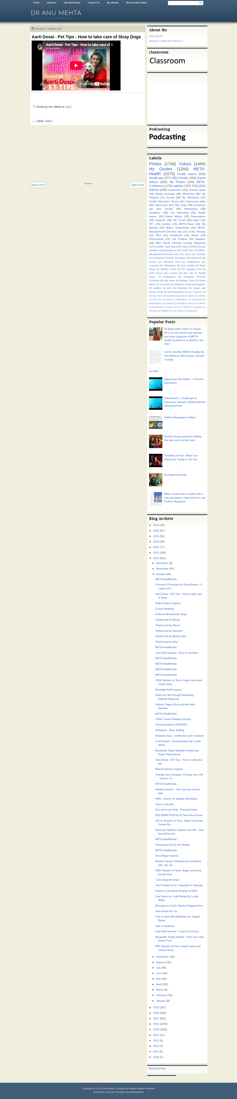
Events (170, 197)
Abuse (195, 235)
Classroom (161, 205)
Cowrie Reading (164, 608)
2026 (156, 525)
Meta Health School (136, 2)
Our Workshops (72, 2)
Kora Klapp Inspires (166, 855)
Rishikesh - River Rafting (169, 730)
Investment (99, 1092)
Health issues (187, 174)
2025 (156, 530)
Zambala (153, 311)
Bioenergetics (155, 303)
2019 (156, 1007)
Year (163, 1068)
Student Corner (168, 269)
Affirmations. (181, 299)
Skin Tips (188, 273)
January (161, 1000)
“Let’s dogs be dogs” (167, 879)
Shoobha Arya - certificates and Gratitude (179, 735)
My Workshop (190, 197)
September (162, 956)
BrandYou (155, 1068)
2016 (156, 1024)
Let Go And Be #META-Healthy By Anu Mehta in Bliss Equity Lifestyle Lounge (184, 356)
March (159, 989)
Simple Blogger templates (142, 1088)
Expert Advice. (174, 216)
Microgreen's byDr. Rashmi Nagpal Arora (179, 905)
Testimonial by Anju (166, 641)
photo (188, 254)
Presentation (198, 216)
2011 (156, 1051)
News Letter (172, 307)
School (191, 296)
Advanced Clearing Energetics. (190, 284)
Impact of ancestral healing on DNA (176, 890)
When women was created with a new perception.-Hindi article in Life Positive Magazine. (184, 497)
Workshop (188, 193)
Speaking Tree (172, 262)
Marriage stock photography (130, 1092)
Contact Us (94, 2)
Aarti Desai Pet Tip (166, 911)
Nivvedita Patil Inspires (168, 689)
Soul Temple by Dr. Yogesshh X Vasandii (179, 885)
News (194, 258)
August (160, 962)
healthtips (165, 311)
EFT (151, 224)
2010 (156, 1057)
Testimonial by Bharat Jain (170, 636)
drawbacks (176, 235)
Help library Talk (184, 303)
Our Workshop (179, 212)
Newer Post (38, 184)
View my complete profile (166, 41)
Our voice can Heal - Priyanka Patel (176, 809)
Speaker (201, 254)
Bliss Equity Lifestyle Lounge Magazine (181, 243)
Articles (154, 189)
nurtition (157, 288)
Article (185, 246)
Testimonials (193, 262)
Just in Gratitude (165, 926)
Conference (174, 190)
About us (51, 2)
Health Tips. (188, 250)
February (161, 995)
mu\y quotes (178, 311)
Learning (153, 265)
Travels (168, 208)
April (158, 984)
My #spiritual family (175, 474)
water (196, 220)
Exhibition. (155, 212)
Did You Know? (156, 296)
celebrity (202, 296)
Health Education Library (164, 201)
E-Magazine (169, 277)
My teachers (157, 307)
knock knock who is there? (163, 273)
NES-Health (180, 178)
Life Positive (179, 239)
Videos (48, 121)
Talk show (181, 205)
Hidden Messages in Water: (180, 417)
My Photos (177, 182)
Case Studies (188, 265)
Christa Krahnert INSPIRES (171, 724)
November (162, 568)
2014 (156, 1035)
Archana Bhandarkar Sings (171, 614)
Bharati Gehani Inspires (169, 769)
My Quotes (160, 169)
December (162, 563)
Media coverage (165, 193)
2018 (156, 1013)
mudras (191, 311)
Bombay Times (187, 280)
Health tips (156, 178)
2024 (156, 536)
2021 (156, 552)
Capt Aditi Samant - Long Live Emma (176, 931)
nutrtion (166, 224)
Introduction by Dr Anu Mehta (172, 844)
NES (158, 235)
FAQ (195, 185)
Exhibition (182, 288)
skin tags (110, 1092)
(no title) (154, 371)
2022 (156, 547)
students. (160, 220)
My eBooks (113, 2)
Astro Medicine (195, 292)
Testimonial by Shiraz (167, 619)
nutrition (178, 185)
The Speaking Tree (191, 269)
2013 (156, 1040)
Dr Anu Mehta (56, 12)
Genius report (197, 190)
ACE (169, 288)
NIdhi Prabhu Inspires (168, 603)
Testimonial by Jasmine (169, 630)
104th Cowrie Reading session (173, 719)
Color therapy (197, 231)
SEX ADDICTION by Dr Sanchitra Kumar (179, 815)
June (159, 973)
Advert (169, 299)
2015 (156, 1029)
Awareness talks (196, 201)
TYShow (185, 307)
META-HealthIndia (166, 579)
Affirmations (170, 265)
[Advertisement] (87, 153)
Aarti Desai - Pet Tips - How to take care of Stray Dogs (86, 36)
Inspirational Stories (175, 296)
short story (157, 299)
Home (36, 2)
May (158, 978)
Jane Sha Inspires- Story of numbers (176, 652)
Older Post (137, 184)
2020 (156, 558)
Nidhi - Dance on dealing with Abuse (176, 798)
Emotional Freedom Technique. (170, 258)
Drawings (169, 303)
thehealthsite (177, 292)
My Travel (179, 220)
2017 (156, 1018)
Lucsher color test (165, 246)
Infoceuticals (156, 239)
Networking (190, 208)
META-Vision (186, 224)
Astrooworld (196, 299)
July (158, 967)
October (161, 574)
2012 (156, 1046)
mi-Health (165, 284)
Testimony (197, 307)
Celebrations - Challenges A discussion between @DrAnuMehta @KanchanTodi (184, 402)
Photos (155, 164)
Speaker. (200, 239)
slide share (169, 280)
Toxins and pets (164, 804)
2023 (156, 541)
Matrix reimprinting (177, 227)
